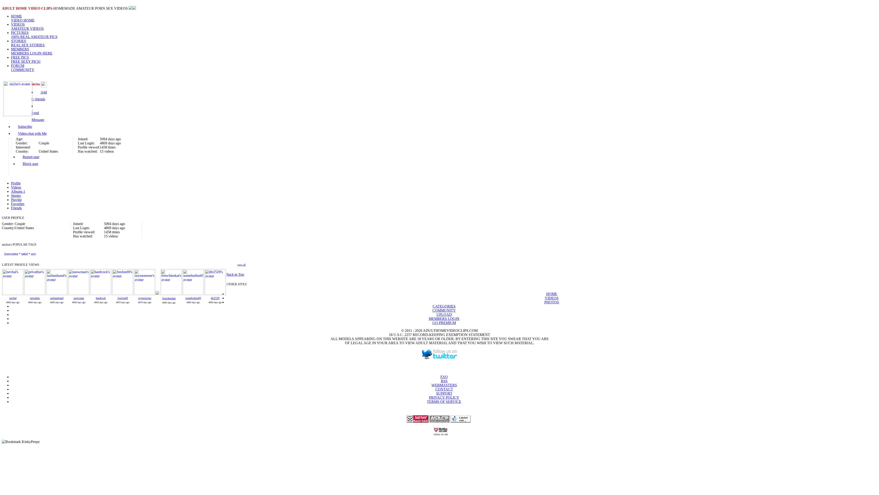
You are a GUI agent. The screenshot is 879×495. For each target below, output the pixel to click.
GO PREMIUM (444, 323)
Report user (31, 157)
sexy (33, 253)
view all (241, 264)
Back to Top (235, 274)
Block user (30, 164)
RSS (444, 381)
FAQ (444, 377)
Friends (16, 208)
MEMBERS (31, 51)
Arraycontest (11, 253)
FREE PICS (26, 59)
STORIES (28, 43)
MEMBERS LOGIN (444, 319)
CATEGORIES (444, 306)
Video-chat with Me (32, 133)
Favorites (17, 204)
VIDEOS (27, 26)
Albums (18, 191)
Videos (16, 187)
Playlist (16, 200)
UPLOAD (444, 314)
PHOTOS (551, 302)
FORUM (22, 68)
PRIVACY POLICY (444, 397)
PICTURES (34, 35)
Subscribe (25, 127)
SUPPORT (444, 393)
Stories (16, 196)
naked (24, 253)
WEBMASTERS (444, 385)
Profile (16, 183)
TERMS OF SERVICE (444, 402)
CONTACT (444, 389)
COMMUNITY (444, 310)
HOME (23, 18)
